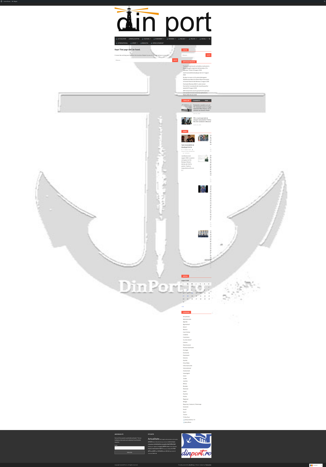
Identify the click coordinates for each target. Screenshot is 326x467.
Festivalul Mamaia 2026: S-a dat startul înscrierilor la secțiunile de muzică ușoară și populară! (195, 86)
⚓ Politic (192, 39)
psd (153, 451)
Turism (185, 414)
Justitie (185, 381)
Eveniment (186, 355)
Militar (185, 383)
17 (183, 296)
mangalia (160, 446)
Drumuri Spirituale (188, 347)
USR (156, 453)
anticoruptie (175, 439)
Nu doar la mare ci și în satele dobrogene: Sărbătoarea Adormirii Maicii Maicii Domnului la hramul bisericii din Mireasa (196, 79)
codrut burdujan (171, 442)
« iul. (182, 306)
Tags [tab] (206, 100)
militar (168, 446)
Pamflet (185, 394)
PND (174, 448)
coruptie (164, 444)
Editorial (172, 444)
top (170, 451)
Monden (185, 386)
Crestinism (186, 337)
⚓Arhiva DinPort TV (189, 420)
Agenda (185, 322)
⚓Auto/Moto (187, 422)
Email (116, 445)
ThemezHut (208, 465)
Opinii (185, 391)
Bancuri (185, 329)
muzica (150, 448)
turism (172, 451)
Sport (184, 412)
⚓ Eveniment (158, 39)
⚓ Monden (170, 39)
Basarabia (158, 441)
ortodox (169, 448)
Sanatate (185, 407)
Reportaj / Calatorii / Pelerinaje (192, 404)
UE (175, 451)
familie (149, 446)
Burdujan (162, 441)
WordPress (192, 465)
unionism (150, 453)
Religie (185, 401)
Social (185, 409)
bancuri (154, 441)
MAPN (164, 446)
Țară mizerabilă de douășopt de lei (193, 73)
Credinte (185, 334)
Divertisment (187, 345)
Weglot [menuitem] (15, 1)
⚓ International (122, 43)
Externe (185, 358)
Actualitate (186, 316)
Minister (175, 446)
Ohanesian (165, 448)
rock (156, 451)
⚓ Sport (133, 43)
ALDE (161, 439)
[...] (182, 170)
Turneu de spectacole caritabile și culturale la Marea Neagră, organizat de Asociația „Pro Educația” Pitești (196, 68)
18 (187, 296)
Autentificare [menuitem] (7, 1)
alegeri (163, 439)
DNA (168, 444)
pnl (149, 451)
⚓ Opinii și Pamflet (157, 43)
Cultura (185, 342)
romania (160, 451)
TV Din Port (186, 417)
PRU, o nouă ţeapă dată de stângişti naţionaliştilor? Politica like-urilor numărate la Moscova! (202, 119)
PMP (172, 448)
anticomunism (168, 439)
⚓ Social (202, 39)
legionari (156, 446)
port (151, 451)
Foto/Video (186, 363)
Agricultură (186, 324)
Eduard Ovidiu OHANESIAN (187, 151)
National (185, 389)
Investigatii (186, 373)
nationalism (155, 448)
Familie (185, 360)
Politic (185, 396)
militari (171, 446)
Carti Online (186, 332)
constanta (157, 444)
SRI (166, 451)
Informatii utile (187, 365)
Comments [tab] (196, 100)
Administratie (187, 319)
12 (192, 293)
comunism (150, 444)
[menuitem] (1, 1)
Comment (187, 153)
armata (150, 442)
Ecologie (185, 350)
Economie (186, 353)
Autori (185, 327)
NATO (161, 448)
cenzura (165, 441)
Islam (184, 376)
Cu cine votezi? (187, 340)
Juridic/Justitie (134, 39)
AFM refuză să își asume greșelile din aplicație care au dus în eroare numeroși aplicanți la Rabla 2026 (196, 93)
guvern (152, 446)
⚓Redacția (144, 43)
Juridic (185, 378)
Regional (185, 399)
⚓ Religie (181, 39)
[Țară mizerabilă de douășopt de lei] (188, 138)
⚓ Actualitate (121, 39)
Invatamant (186, 371)
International (187, 368)
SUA (168, 451)
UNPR (153, 453)
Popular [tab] (186, 100)
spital (164, 451)
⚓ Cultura (145, 39)
